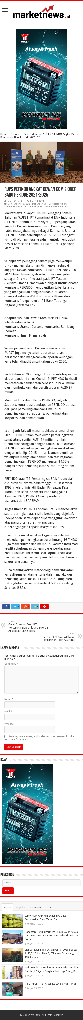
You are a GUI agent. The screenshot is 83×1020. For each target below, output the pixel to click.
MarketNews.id (15, 201)
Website (9, 723)
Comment (11, 663)
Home (3, 134)
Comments (36, 907)
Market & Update (54, 206)
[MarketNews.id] (41, 11)
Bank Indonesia (33, 134)
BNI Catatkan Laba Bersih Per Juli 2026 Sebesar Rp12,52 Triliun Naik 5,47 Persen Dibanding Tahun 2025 (52, 953)
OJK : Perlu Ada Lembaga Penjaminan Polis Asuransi (58, 636)
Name (8, 699)
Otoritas (15, 134)
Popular (20, 907)
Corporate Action (57, 204)
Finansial (17, 206)
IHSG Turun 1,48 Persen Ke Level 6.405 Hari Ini (51, 983)
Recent (7, 907)
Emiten (8, 206)
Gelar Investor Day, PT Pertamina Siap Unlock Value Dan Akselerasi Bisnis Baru (28, 626)
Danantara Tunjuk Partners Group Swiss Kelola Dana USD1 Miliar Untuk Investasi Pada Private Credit (51, 935)
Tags (51, 907)
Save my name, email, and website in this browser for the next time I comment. (39, 738)
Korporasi (39, 206)
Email (8, 711)
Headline (28, 206)
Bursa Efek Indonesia (37, 204)
